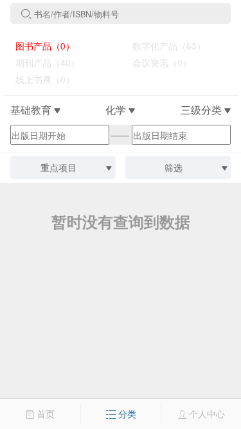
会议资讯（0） (157, 62)
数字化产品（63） (164, 45)
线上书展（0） (40, 79)
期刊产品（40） (42, 62)
